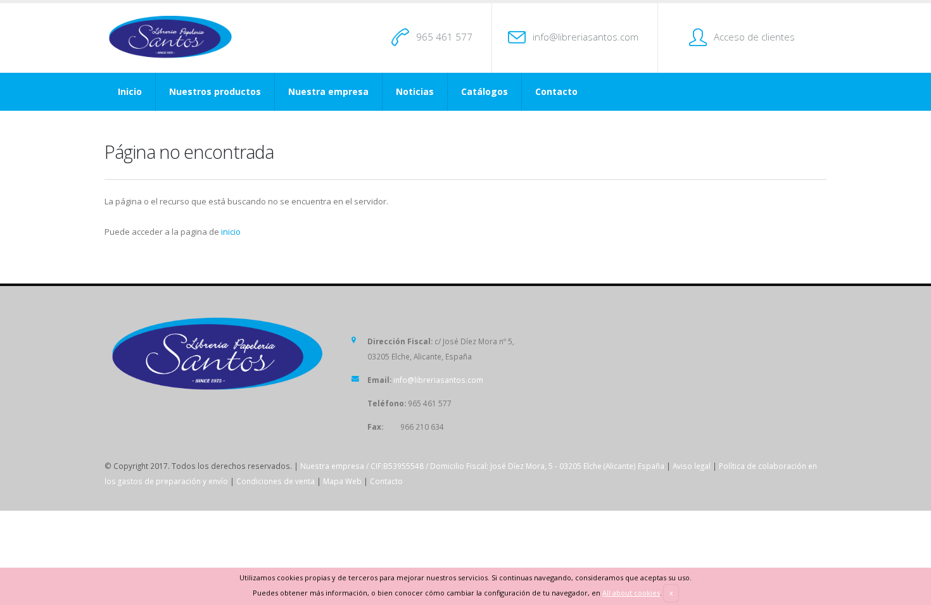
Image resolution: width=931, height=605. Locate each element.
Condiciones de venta (275, 481)
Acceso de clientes (754, 36)
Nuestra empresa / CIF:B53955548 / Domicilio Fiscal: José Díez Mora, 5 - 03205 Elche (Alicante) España (482, 466)
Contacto (556, 91)
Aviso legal (692, 466)
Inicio (130, 91)
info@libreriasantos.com (585, 36)
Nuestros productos (215, 91)
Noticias (415, 91)
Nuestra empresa (328, 91)
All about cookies (631, 592)
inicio (231, 231)
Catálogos (484, 91)
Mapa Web (342, 481)
